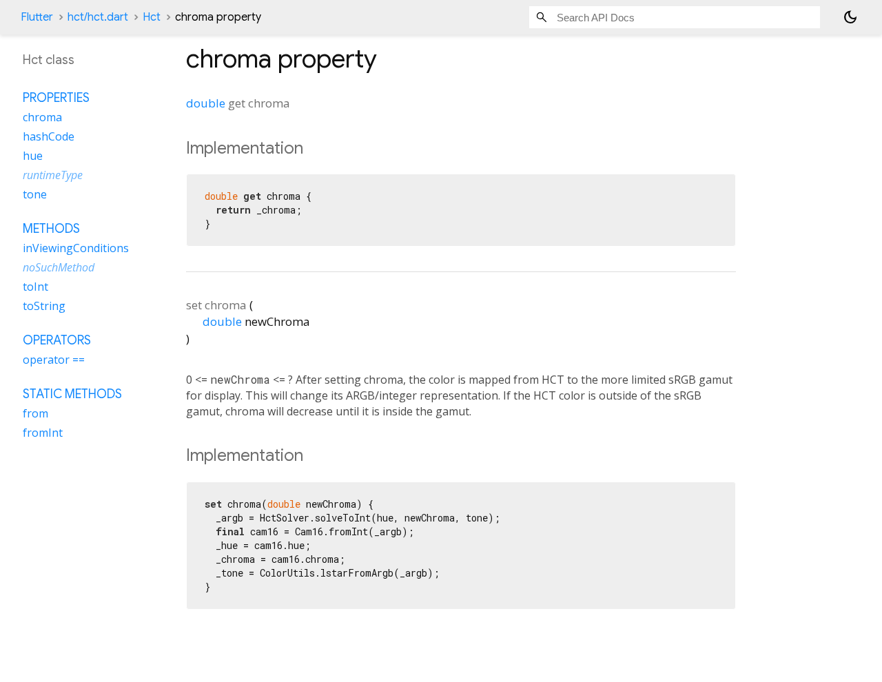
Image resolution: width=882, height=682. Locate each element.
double (205, 103)
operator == (54, 360)
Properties (56, 98)
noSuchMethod (58, 268)
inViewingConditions (76, 248)
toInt (35, 287)
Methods (51, 229)
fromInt (43, 433)
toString (44, 306)
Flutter (37, 17)
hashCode (48, 137)
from (35, 414)
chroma (42, 117)
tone (35, 195)
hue (33, 156)
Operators (57, 341)
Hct (152, 17)
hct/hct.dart (98, 17)
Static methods (72, 394)
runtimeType (53, 175)
